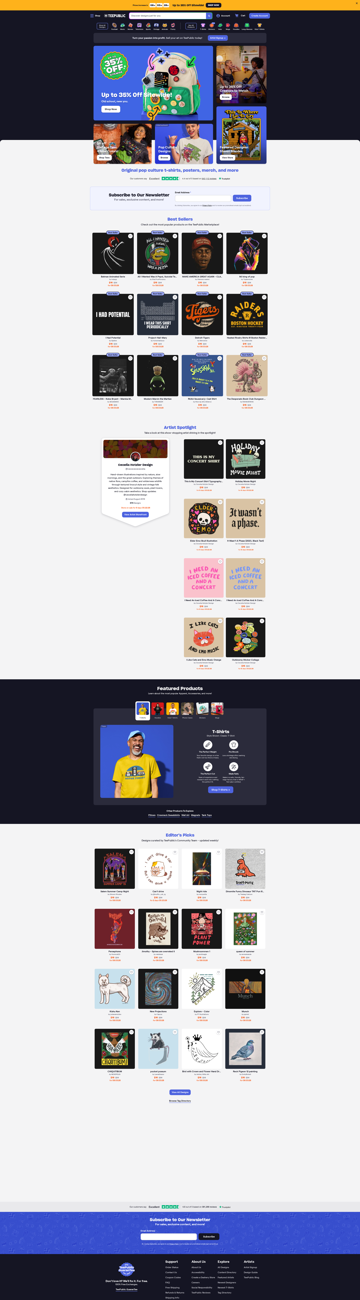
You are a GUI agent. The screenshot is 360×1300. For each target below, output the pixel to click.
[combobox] (167, 16)
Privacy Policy (207, 205)
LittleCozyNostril (162, 125)
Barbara (97, 125)
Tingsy (103, 726)
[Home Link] (114, 15)
